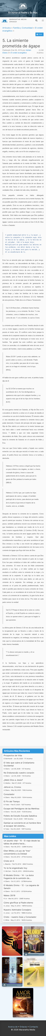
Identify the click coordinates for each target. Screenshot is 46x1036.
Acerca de (13, 1026)
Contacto (33, 1026)
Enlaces (23, 1026)
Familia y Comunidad (23, 28)
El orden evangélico (19, 53)
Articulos (6, 28)
